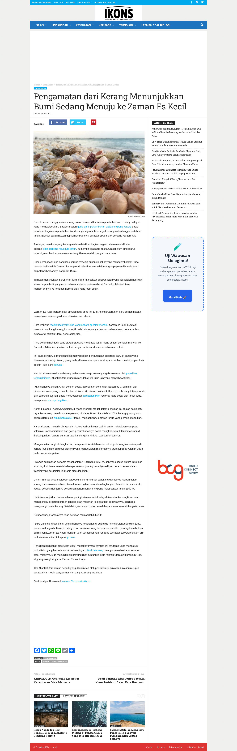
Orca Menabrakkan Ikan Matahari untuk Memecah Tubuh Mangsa (176, 196)
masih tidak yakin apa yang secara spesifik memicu (79, 324)
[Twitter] (202, 2)
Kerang (46, 661)
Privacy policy (84, 2)
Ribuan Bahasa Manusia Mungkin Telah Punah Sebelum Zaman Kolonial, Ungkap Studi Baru (175, 171)
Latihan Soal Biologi (104, 2)
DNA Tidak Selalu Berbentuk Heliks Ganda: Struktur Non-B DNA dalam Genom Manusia (177, 143)
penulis (58, 364)
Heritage (105, 25)
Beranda (70, 2)
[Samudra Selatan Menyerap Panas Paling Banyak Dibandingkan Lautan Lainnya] (127, 714)
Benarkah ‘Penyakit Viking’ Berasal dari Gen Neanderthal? (173, 181)
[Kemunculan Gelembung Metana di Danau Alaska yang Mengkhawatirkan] (89, 714)
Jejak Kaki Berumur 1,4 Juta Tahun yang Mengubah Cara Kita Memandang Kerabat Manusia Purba (177, 162)
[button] (202, 25)
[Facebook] (192, 2)
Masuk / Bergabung (41, 2)
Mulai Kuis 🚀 (178, 297)
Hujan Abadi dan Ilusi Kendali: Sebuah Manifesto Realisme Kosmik (50, 732)
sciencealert (50, 658)
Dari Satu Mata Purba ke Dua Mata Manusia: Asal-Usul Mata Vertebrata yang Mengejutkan (176, 153)
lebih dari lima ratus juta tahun (59, 248)
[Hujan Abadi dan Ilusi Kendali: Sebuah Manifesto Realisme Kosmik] (51, 714)
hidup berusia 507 (64, 417)
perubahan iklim (91, 395)
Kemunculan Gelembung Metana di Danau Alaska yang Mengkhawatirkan (87, 732)
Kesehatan (83, 25)
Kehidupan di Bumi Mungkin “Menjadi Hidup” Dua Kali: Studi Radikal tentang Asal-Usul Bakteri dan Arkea (176, 132)
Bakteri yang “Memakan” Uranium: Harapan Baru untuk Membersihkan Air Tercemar (176, 205)
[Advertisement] (118, 55)
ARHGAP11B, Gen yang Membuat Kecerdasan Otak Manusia (56, 680)
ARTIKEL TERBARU (74, 696)
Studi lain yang (95, 550)
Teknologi (126, 25)
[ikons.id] (118, 13)
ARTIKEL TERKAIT (47, 696)
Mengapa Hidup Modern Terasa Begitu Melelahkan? (177, 188)
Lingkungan (60, 25)
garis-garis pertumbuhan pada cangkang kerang (104, 226)
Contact (58, 2)
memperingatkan (57, 400)
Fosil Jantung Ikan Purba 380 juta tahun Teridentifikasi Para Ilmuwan (120, 680)
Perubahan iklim (59, 661)
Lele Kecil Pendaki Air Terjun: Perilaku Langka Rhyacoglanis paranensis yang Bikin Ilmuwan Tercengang (175, 217)
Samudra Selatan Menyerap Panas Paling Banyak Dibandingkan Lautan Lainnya (127, 734)
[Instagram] (197, 2)
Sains (40, 25)
